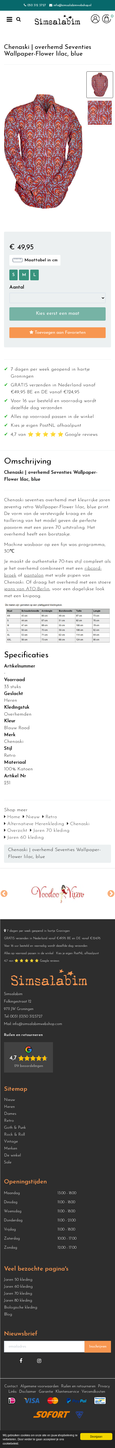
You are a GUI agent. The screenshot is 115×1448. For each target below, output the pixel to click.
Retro (50, 817)
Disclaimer (27, 1392)
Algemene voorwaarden (39, 1386)
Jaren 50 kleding (18, 1280)
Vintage (11, 1142)
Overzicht (16, 830)
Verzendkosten (93, 1392)
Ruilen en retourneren (78, 1386)
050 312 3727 (36, 5)
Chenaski (79, 824)
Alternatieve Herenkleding (35, 824)
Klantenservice (67, 1392)
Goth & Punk (15, 1128)
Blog (8, 1315)
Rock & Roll (14, 1135)
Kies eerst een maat (57, 313)
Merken (10, 1149)
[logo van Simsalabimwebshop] (57, 20)
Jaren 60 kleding (25, 837)
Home (13, 817)
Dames (10, 1114)
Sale (7, 1162)
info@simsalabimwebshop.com (37, 1024)
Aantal (16, 287)
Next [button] (111, 894)
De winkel (12, 1156)
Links (13, 1392)
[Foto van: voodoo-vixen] (57, 893)
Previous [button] (4, 894)
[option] (57, 893)
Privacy (104, 1386)
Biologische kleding (20, 1308)
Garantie (46, 1392)
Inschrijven (97, 1347)
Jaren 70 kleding (51, 830)
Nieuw (32, 817)
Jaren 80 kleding (18, 1301)
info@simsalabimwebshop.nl (72, 5)
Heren (9, 1107)
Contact (11, 1386)
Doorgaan (96, 1436)
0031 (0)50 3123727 (26, 1017)
